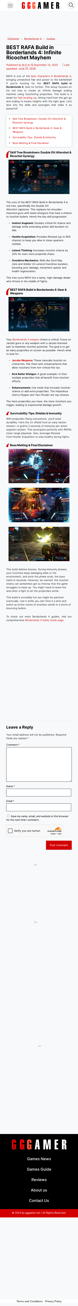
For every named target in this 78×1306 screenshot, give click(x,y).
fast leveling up (27, 97)
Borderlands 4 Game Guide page (44, 620)
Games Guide (39, 1169)
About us (39, 1190)
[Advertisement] (39, 20)
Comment (13, 744)
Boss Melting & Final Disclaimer (30, 143)
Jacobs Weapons (22, 360)
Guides (51, 38)
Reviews (39, 1179)
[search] (71, 5)
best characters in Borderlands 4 (50, 76)
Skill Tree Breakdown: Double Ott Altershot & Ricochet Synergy (39, 120)
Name (10, 786)
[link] (40, 5)
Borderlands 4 (33, 38)
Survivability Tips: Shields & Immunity (34, 137)
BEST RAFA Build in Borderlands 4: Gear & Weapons (37, 129)
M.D (24, 64)
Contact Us (39, 1200)
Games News (39, 1159)
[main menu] (10, 5)
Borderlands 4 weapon (25, 339)
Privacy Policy (53, 1301)
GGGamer (13, 38)
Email (10, 801)
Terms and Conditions (29, 1301)
